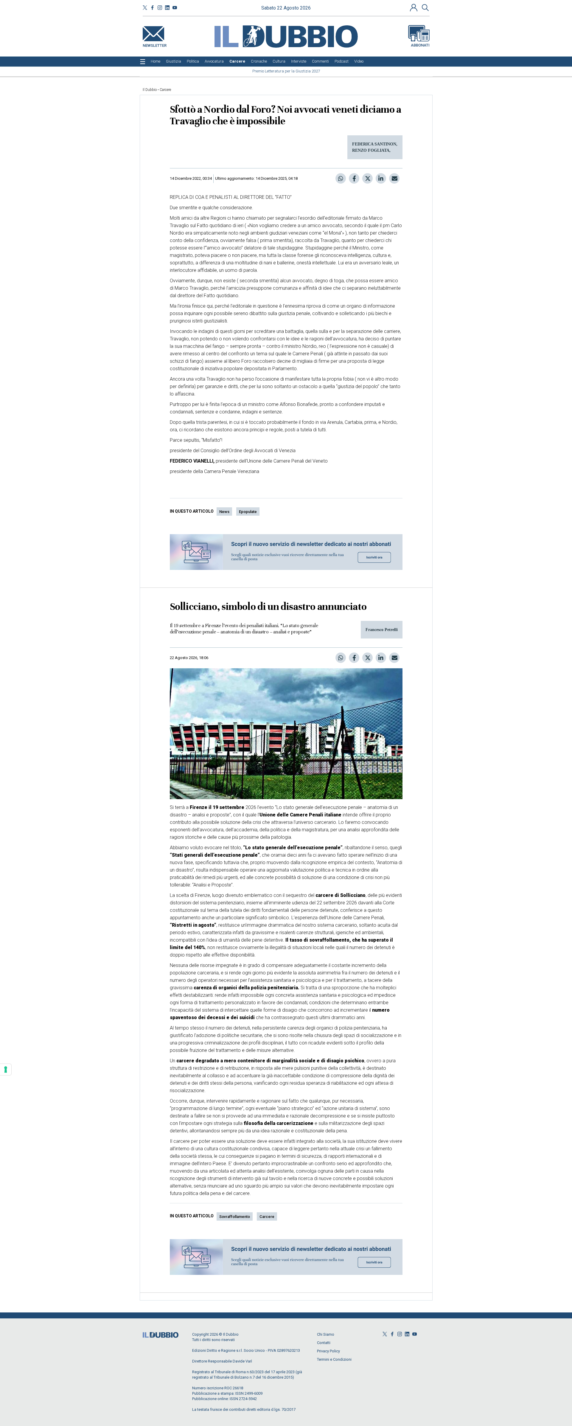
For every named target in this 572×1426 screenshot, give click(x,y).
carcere (266, 1216)
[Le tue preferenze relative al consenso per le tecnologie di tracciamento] (5, 1069)
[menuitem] (155, 61)
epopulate (248, 511)
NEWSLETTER (155, 44)
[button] (414, 7)
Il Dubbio (150, 90)
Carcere (165, 90)
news (224, 511)
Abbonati (420, 45)
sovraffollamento (234, 1216)
